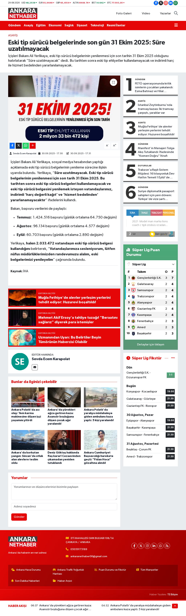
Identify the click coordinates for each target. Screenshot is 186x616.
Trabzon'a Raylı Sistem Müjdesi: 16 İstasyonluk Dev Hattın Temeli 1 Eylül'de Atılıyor (156, 174)
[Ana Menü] (176, 25)
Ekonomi (55, 25)
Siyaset (82, 25)
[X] (141, 546)
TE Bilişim (172, 594)
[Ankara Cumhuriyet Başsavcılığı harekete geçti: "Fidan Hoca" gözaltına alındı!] (100, 439)
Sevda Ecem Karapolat (24, 153)
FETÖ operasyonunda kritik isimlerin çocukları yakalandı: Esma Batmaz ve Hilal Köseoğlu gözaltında (154, 87)
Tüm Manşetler (149, 569)
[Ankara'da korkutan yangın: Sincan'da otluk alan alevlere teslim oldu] (28, 439)
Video (146, 13)
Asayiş (28, 25)
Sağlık (69, 25)
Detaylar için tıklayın (150, 344)
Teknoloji (97, 25)
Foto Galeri (124, 13)
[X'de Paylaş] (19, 146)
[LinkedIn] (154, 546)
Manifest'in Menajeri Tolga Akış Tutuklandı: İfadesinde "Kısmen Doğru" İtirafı (156, 152)
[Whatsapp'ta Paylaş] (26, 146)
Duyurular (144, 166)
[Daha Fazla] (33, 146)
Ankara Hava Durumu (28, 569)
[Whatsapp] (160, 546)
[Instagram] (147, 546)
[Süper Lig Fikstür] (173, 358)
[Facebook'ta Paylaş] (12, 146)
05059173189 (78, 549)
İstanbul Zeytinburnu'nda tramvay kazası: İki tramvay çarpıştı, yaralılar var (156, 109)
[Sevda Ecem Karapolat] (20, 361)
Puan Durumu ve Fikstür (112, 569)
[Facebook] (134, 546)
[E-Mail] (35, 367)
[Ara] (176, 13)
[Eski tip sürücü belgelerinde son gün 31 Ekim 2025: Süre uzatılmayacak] (64, 108)
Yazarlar (165, 13)
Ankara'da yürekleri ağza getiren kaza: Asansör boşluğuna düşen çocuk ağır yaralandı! (61, 416)
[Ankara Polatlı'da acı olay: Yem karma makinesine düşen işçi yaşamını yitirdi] (28, 397)
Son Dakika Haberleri (27, 580)
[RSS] (167, 546)
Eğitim (41, 25)
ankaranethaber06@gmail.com (88, 556)
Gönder (19, 516)
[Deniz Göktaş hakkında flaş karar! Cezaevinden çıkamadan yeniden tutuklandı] (64, 439)
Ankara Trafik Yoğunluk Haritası (68, 571)
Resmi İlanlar (116, 25)
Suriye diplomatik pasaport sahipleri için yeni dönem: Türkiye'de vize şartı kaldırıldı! (156, 195)
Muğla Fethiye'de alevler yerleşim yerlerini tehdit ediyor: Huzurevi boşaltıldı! (156, 130)
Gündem (14, 25)
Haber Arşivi (65, 580)
